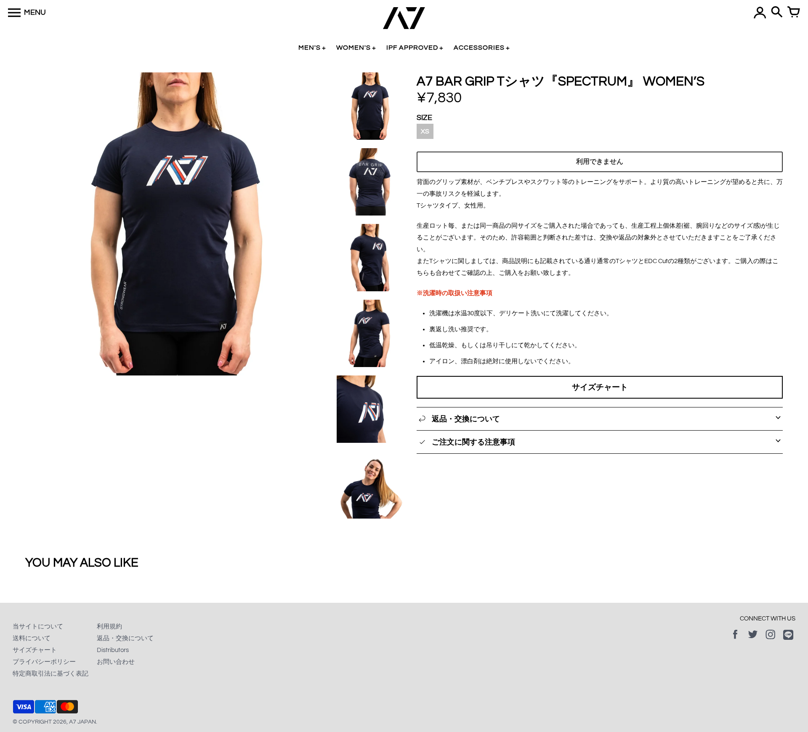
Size (424, 118)
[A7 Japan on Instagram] (770, 640)
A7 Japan (82, 722)
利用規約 (109, 626)
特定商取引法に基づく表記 (50, 674)
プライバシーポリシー (44, 662)
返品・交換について (125, 638)
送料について (31, 638)
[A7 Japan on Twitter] (753, 640)
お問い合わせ (116, 662)
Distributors (113, 650)
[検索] (777, 12)
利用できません (599, 161)
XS (425, 131)
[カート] (793, 12)
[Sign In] (760, 12)
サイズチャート (600, 387)
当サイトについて (38, 626)
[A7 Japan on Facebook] (735, 640)
